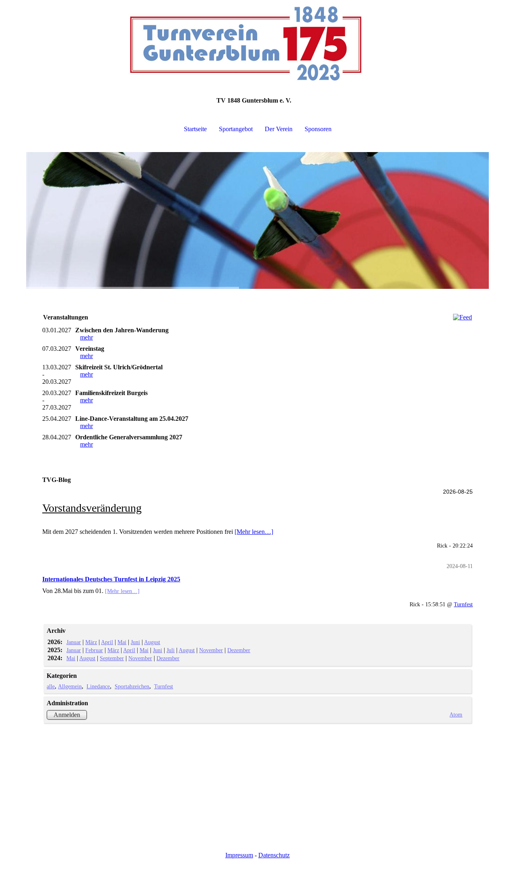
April (107, 642)
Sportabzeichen (132, 686)
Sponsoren (318, 129)
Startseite (195, 129)
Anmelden (67, 714)
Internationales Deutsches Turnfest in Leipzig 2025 (111, 579)
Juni (135, 642)
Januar (73, 642)
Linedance (98, 686)
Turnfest (463, 604)
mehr (86, 337)
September (112, 658)
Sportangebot (236, 129)
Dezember (238, 650)
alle (51, 686)
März (91, 642)
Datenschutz (274, 855)
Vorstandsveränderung (92, 508)
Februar (94, 650)
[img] (257, 40)
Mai (121, 642)
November (211, 650)
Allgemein (70, 686)
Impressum (239, 855)
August (152, 642)
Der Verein (279, 129)
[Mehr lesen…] (254, 531)
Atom (455, 714)
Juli (171, 650)
